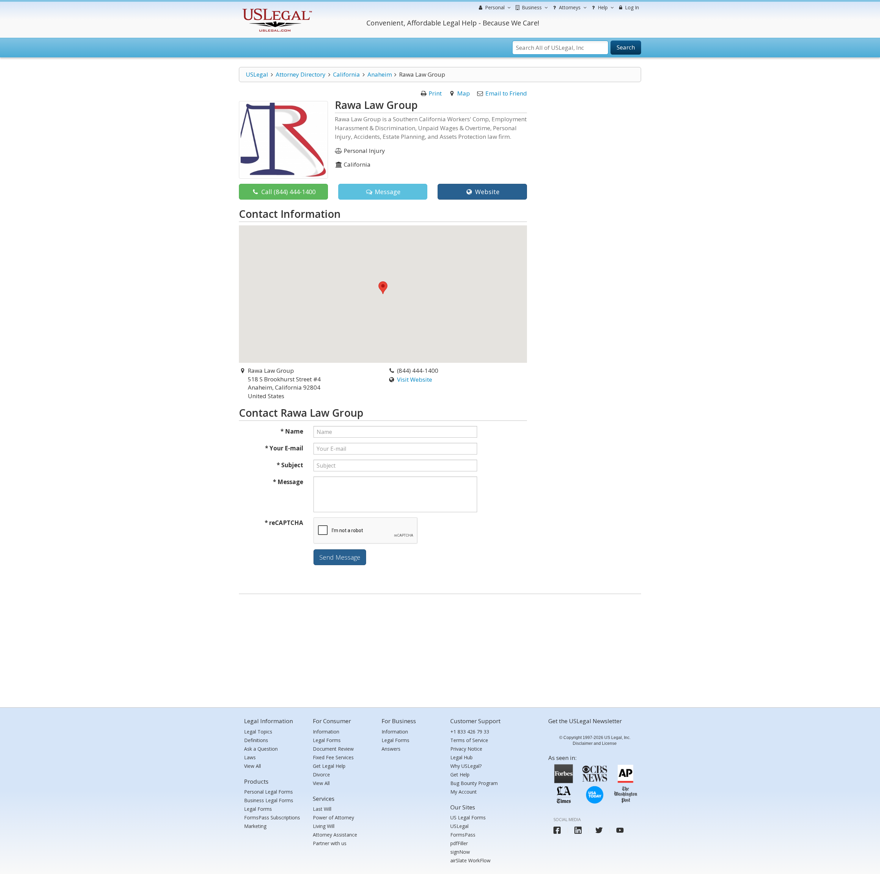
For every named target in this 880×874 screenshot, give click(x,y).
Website (486, 192)
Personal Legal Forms (268, 791)
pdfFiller (459, 843)
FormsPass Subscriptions (272, 817)
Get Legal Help (329, 766)
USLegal (257, 74)
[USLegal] (276, 9)
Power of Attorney (333, 817)
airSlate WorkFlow (470, 860)
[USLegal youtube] (620, 830)
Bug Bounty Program (474, 783)
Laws (250, 757)
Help (602, 7)
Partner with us (329, 843)
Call (288, 192)
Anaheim (379, 74)
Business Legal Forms (268, 800)
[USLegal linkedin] (578, 830)
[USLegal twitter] (599, 830)
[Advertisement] (440, 649)
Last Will (322, 809)
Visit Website (414, 379)
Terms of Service (469, 740)
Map (463, 93)
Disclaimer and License (595, 743)
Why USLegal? (466, 766)
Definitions (256, 740)
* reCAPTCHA (284, 523)
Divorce (321, 774)
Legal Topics (258, 731)
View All (252, 766)
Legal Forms (258, 809)
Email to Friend (506, 93)
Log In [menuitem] (631, 7)
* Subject (290, 465)
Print (435, 93)
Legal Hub (461, 757)
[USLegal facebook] (557, 830)
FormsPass (462, 834)
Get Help (460, 774)
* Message (288, 482)
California (346, 74)
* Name (291, 431)
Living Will (323, 826)
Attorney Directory (301, 74)
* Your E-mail (284, 448)
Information (326, 731)
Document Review (333, 749)
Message (386, 192)
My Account (463, 791)
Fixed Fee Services (333, 757)
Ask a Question (261, 749)
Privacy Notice (466, 749)
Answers (391, 749)
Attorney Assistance (335, 834)
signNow (460, 852)
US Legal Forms (468, 817)
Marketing (255, 826)
